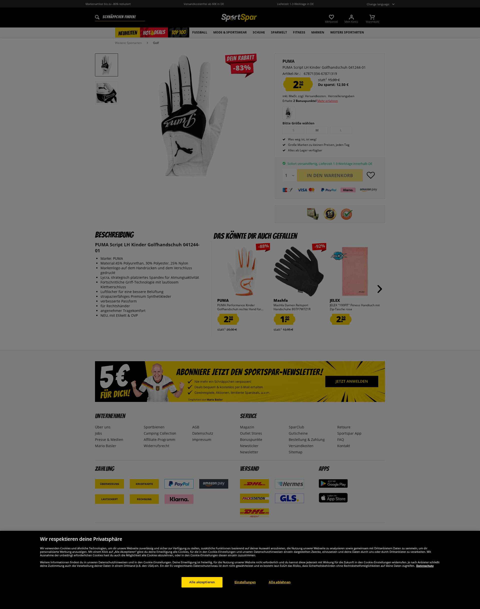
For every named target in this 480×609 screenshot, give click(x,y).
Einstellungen (245, 582)
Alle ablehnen (279, 582)
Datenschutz (425, 566)
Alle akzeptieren (202, 582)
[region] (240, 570)
